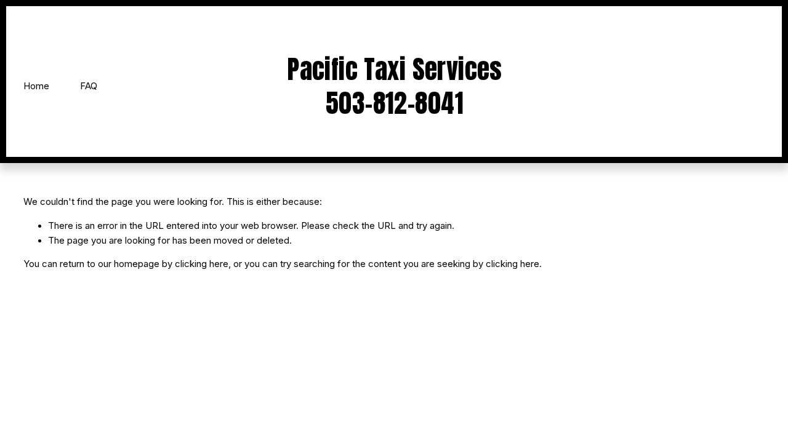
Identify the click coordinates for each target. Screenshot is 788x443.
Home (36, 86)
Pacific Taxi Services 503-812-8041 (394, 86)
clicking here (201, 263)
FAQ (88, 86)
